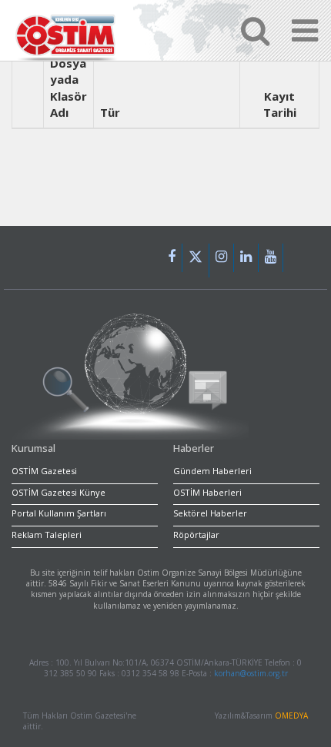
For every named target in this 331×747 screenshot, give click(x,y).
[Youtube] (271, 258)
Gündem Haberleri (212, 470)
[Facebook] (172, 258)
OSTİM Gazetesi (44, 470)
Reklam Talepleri (47, 534)
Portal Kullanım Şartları (59, 513)
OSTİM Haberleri (207, 492)
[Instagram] (221, 258)
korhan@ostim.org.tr (251, 673)
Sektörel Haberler (210, 513)
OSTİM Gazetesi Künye (58, 492)
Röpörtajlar (196, 534)
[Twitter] (195, 260)
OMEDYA (291, 715)
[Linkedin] (246, 258)
